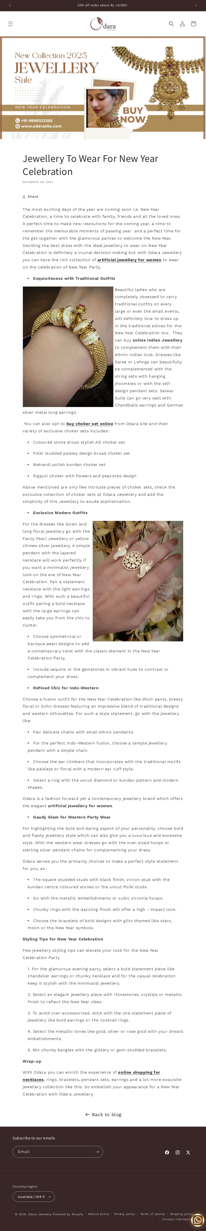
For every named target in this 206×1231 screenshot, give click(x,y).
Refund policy (98, 1214)
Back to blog (107, 1114)
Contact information (177, 1219)
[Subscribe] (97, 1152)
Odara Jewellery (40, 1214)
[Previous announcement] (9, 5)
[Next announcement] (196, 5)
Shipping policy (182, 1214)
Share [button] (33, 196)
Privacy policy (124, 1214)
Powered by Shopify (68, 1214)
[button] (10, 23)
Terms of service (152, 1214)
